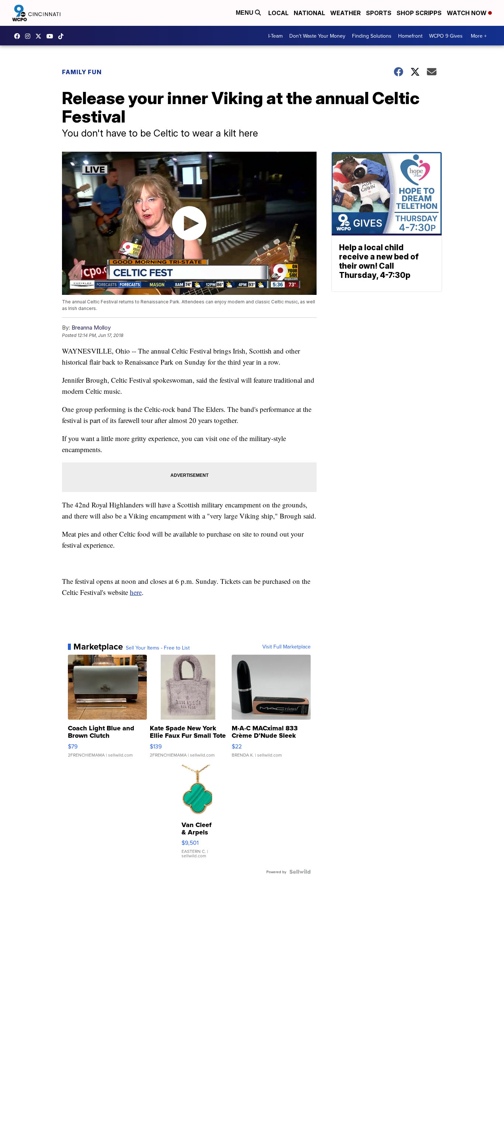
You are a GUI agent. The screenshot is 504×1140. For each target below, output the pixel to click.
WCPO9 (19, 36)
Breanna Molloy (91, 327)
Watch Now (467, 13)
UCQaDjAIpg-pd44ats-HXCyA (51, 36)
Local (278, 13)
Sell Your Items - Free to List (158, 647)
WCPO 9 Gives (446, 35)
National (309, 13)
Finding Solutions (371, 35)
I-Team (275, 35)
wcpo (40, 36)
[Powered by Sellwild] (300, 871)
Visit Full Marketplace (286, 646)
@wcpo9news (62, 36)
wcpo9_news (29, 36)
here (136, 592)
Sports (378, 13)
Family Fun (82, 72)
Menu (245, 13)
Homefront (410, 35)
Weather (345, 13)
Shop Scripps (419, 13)
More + (479, 35)
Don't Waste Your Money (317, 35)
